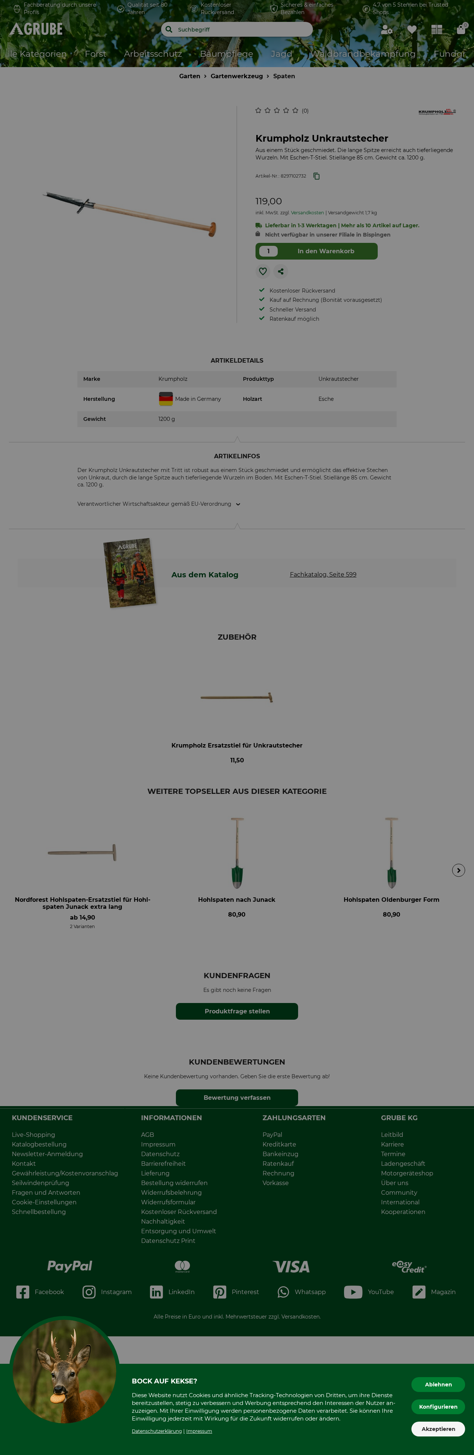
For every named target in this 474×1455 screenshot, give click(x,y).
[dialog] (237, 727)
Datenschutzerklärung (157, 1431)
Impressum (199, 1431)
